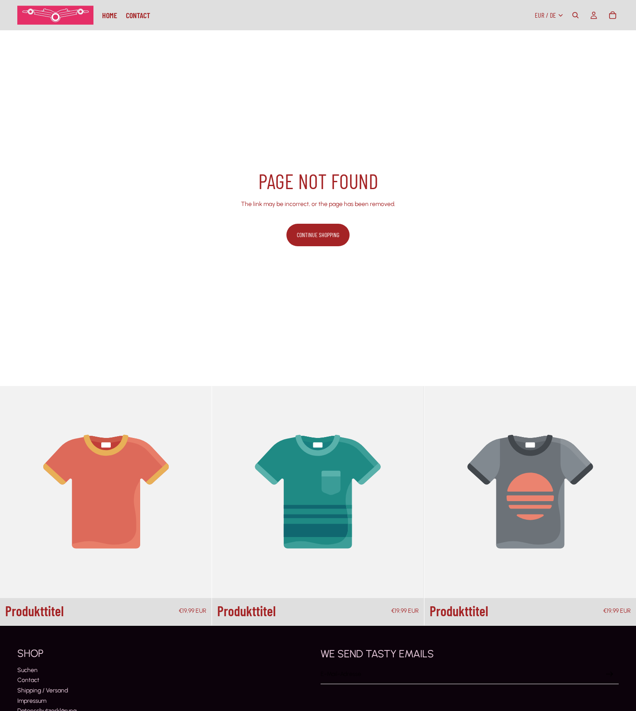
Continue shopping (318, 234)
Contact (28, 680)
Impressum (31, 701)
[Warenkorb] (612, 15)
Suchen (27, 670)
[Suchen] (575, 15)
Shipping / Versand (42, 690)
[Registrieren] (610, 674)
